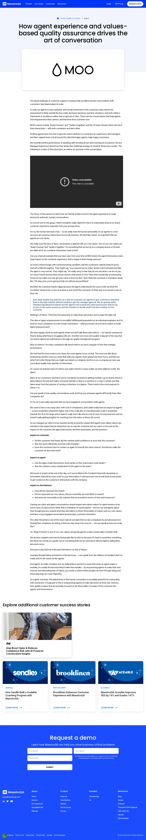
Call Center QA (123, 811)
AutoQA (63, 804)
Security (49, 835)
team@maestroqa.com (11, 797)
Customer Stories (71, 18)
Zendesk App (94, 796)
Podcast (121, 804)
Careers (35, 800)
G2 (90, 800)
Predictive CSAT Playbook (127, 807)
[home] (12, 3)
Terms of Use (19, 835)
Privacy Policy (40, 835)
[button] (29, 4)
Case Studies (65, 800)
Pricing (63, 811)
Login (108, 4)
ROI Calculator (123, 818)
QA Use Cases (65, 807)
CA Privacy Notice (59, 835)
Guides (120, 800)
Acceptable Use (37, 807)
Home (34, 796)
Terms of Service (8, 835)
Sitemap (35, 811)
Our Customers (37, 804)
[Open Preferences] (4, 836)
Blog (120, 796)
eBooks (121, 815)
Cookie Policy (30, 835)
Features (63, 796)
